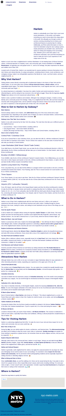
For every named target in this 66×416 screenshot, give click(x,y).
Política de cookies (19, 411)
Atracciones (32, 2)
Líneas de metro (11, 2)
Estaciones (22, 2)
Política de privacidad (7, 411)
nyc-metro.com (49, 395)
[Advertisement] (33, 17)
